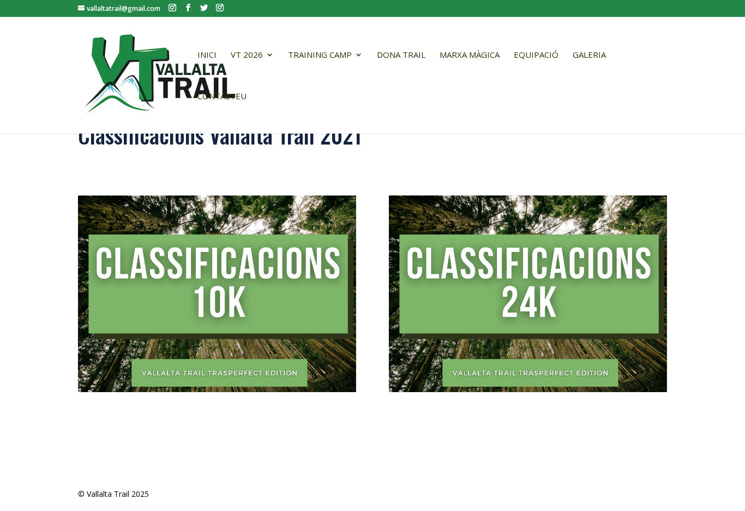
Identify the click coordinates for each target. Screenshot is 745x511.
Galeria (589, 55)
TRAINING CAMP (320, 55)
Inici (207, 55)
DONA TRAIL (401, 55)
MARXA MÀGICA (470, 55)
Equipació (536, 55)
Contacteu (222, 96)
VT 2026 (247, 55)
